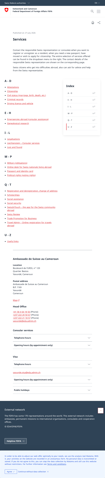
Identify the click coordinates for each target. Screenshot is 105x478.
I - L (69, 106)
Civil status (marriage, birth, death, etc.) (26, 95)
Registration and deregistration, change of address (32, 190)
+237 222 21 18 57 (21, 318)
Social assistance (15, 199)
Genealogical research (18, 123)
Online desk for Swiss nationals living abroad (29, 167)
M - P (70, 113)
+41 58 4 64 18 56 (21, 311)
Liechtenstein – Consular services (23, 143)
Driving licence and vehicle (20, 103)
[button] (100, 410)
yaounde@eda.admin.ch (24, 321)
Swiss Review (13, 214)
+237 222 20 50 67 (21, 314)
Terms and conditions (56, 464)
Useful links (13, 241)
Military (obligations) (17, 163)
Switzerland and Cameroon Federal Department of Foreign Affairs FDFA (32, 10)
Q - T (70, 120)
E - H (70, 100)
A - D (70, 93)
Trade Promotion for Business (22, 218)
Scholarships (13, 195)
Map (15, 300)
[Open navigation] (98, 11)
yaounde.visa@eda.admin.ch (26, 372)
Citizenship (12, 91)
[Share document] (99, 22)
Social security (14, 203)
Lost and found (14, 147)
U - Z (70, 127)
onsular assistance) (39, 119)
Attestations (13, 87)
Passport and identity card (20, 171)
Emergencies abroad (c (18, 119)
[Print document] (93, 22)
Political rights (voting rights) (21, 175)
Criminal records (15, 99)
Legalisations (13, 139)
